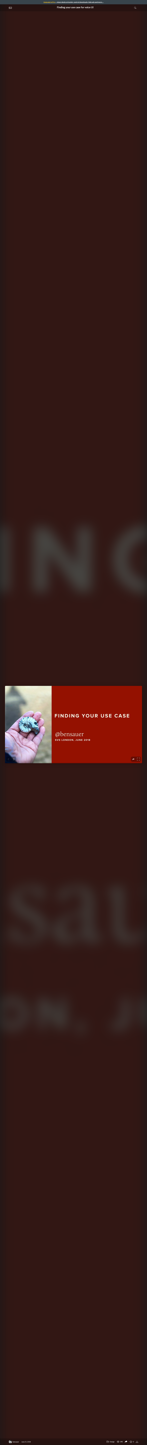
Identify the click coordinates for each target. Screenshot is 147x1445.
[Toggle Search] (135, 8)
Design (111, 1442)
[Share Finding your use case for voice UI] (126, 1441)
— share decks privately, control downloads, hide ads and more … (74, 2)
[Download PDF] (137, 1442)
